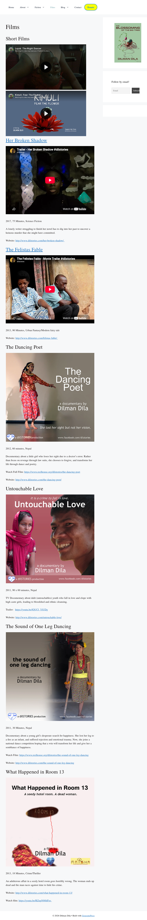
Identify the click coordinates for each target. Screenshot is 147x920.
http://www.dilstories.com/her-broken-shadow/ (40, 240)
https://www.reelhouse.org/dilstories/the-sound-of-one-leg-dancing (54, 755)
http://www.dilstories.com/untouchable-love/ (39, 617)
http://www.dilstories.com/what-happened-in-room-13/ (44, 892)
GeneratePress (88, 915)
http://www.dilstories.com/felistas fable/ (37, 338)
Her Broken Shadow (26, 140)
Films (52, 7)
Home (11, 7)
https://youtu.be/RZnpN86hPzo (35, 900)
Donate (90, 7)
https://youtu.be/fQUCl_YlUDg (31, 609)
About (22, 7)
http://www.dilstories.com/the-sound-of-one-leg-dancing (45, 762)
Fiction (38, 7)
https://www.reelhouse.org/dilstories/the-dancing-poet (52, 471)
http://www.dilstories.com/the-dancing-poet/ (38, 479)
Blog (63, 7)
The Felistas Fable (24, 249)
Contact (78, 7)
